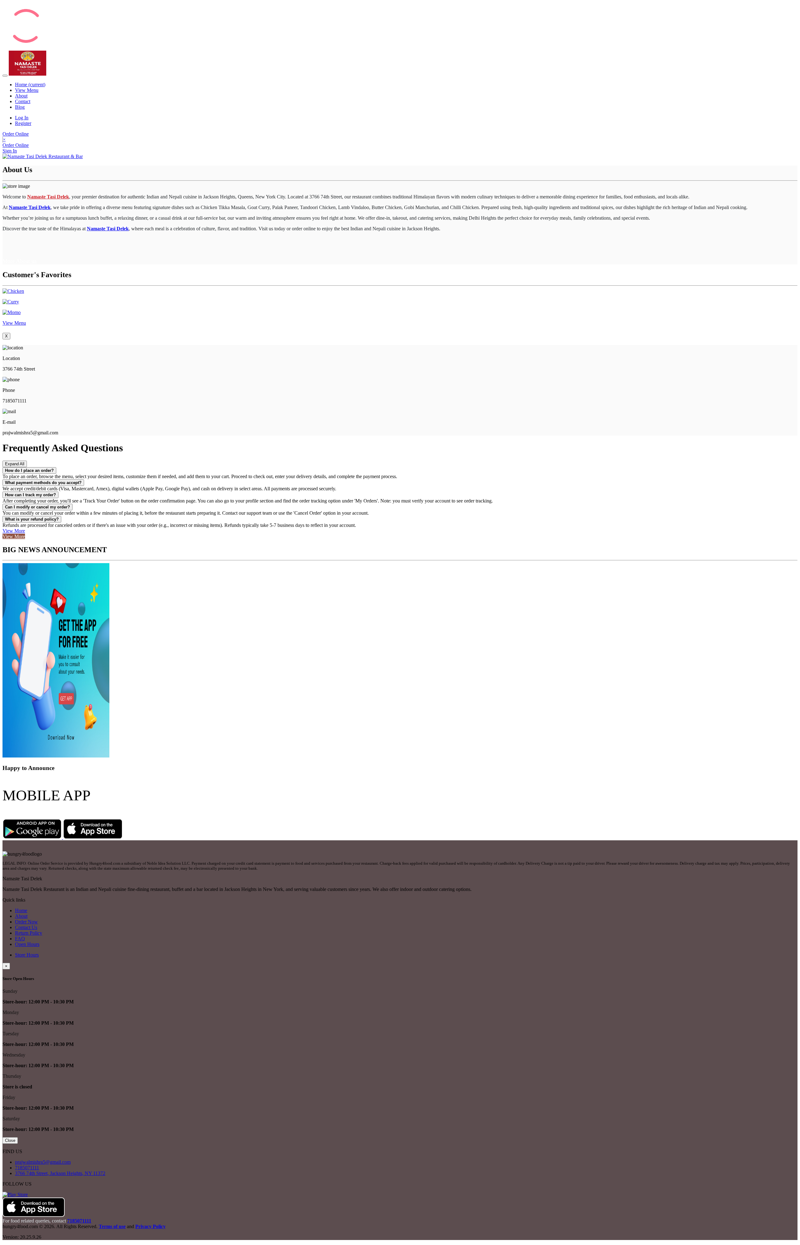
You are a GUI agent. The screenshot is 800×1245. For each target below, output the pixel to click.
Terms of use (112, 1226)
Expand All (14, 464)
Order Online (15, 134)
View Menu (26, 90)
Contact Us (26, 927)
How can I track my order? (30, 494)
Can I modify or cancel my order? (37, 507)
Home (30, 84)
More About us (19, 261)
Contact (22, 101)
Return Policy (28, 933)
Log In (21, 117)
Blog (20, 107)
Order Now (26, 921)
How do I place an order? (29, 470)
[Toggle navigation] (5, 76)
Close (10, 1140)
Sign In (9, 150)
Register (23, 123)
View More (13, 530)
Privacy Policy (150, 1226)
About (21, 95)
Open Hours (27, 944)
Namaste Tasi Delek (30, 207)
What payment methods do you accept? (43, 482)
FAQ (20, 938)
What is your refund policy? (32, 519)
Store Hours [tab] (27, 955)
